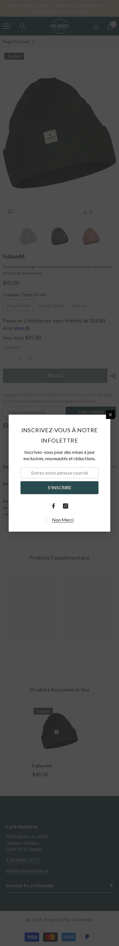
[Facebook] (53, 506)
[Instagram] (66, 506)
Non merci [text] (63, 519)
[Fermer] (110, 414)
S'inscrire (59, 487)
